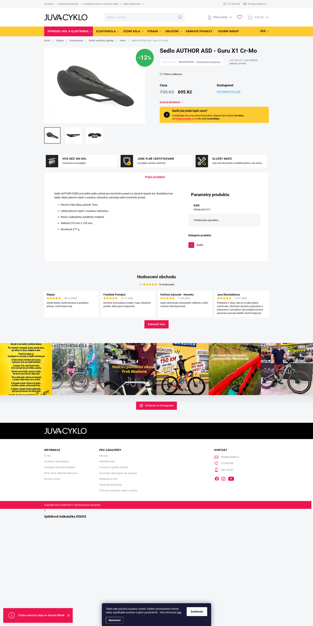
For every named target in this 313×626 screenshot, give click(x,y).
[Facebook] (216, 478)
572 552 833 (227, 463)
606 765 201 (227, 469)
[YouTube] (231, 478)
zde (179, 612)
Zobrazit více (156, 324)
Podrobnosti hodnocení (208, 62)
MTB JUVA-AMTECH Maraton (61, 473)
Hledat (180, 17)
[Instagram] (223, 478)
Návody (103, 455)
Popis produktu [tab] (155, 177)
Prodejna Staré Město (56, 461)
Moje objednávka (131, 4)
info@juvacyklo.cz (184, 118)
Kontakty (48, 4)
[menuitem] (68, 31)
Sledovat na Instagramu (159, 405)
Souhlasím (197, 611)
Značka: (238, 63)
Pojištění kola (107, 461)
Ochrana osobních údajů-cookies (118, 490)
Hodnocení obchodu (156, 276)
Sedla (200, 245)
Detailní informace (170, 102)
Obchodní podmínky (68, 4)
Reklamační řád (108, 479)
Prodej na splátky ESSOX (113, 467)
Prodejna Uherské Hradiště (59, 467)
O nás (47, 455)
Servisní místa (52, 479)
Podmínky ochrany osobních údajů (100, 4)
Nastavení (114, 620)
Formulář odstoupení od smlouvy (118, 473)
